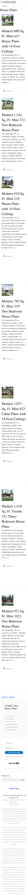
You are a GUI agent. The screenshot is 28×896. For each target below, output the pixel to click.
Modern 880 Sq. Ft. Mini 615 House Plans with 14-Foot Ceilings (13, 41)
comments (8, 90)
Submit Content (14, 804)
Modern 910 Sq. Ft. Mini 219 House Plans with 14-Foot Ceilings (13, 203)
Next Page (8, 697)
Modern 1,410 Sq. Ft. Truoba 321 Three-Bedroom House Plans (13, 516)
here (19, 893)
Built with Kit (14, 763)
